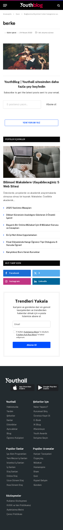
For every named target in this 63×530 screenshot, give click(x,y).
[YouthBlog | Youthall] (31, 5)
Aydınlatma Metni (15, 509)
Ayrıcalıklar (12, 429)
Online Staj (12, 476)
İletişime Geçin (40, 438)
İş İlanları (11, 467)
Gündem (37, 485)
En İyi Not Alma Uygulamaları (21, 235)
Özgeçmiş (38, 458)
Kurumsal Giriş (40, 411)
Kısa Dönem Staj (15, 485)
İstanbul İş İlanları (15, 463)
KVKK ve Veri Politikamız (19, 505)
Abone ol (51, 104)
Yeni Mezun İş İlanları (17, 458)
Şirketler (11, 416)
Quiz (35, 476)
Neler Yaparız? (40, 407)
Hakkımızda (12, 407)
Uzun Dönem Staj (15, 480)
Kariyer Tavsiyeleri (42, 454)
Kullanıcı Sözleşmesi (17, 501)
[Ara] (58, 5)
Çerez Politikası (14, 514)
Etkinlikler (12, 424)
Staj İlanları (12, 471)
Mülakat (37, 463)
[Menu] (5, 5)
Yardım (10, 411)
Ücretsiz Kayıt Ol (41, 416)
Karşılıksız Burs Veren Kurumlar (23, 252)
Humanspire (39, 467)
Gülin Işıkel (11, 33)
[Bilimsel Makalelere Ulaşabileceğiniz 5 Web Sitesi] (31, 162)
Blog (9, 433)
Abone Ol (32, 344)
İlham (36, 471)
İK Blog (37, 424)
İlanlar (10, 420)
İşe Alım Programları (16, 454)
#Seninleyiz (39, 429)
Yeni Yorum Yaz (31, 123)
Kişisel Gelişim (40, 480)
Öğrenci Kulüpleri (15, 438)
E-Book (37, 420)
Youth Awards (40, 433)
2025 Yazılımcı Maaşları (18, 208)
